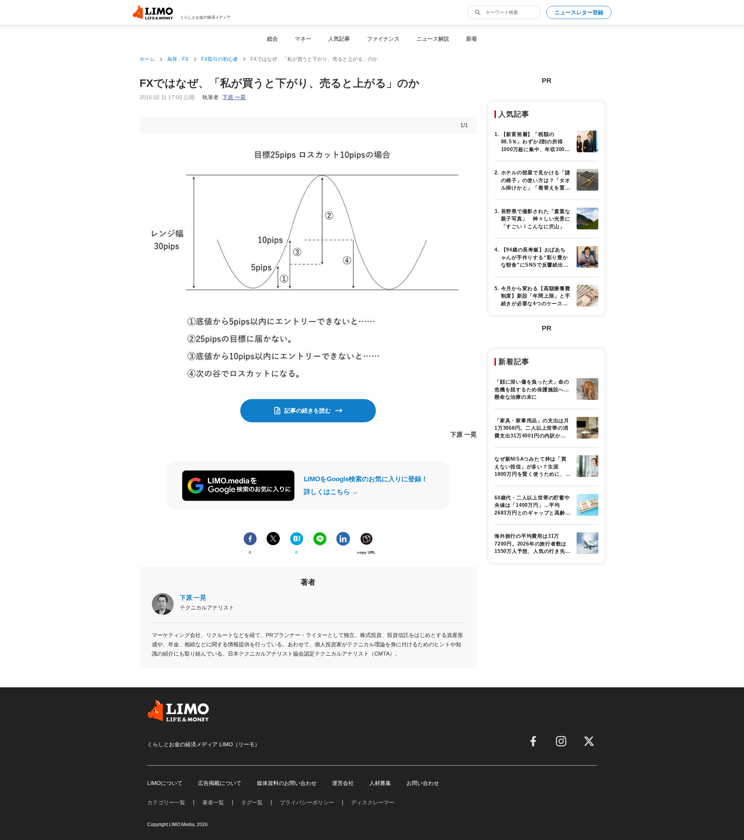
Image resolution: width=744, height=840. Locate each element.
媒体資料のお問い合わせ (287, 783)
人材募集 (380, 783)
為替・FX (178, 59)
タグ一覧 (252, 802)
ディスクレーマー (372, 802)
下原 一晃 (193, 597)
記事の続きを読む (307, 410)
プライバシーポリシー (307, 802)
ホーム (147, 59)
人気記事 (339, 39)
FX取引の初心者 (219, 59)
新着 (471, 39)
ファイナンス (383, 39)
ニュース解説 (433, 39)
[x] (589, 741)
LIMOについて (165, 783)
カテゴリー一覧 (166, 802)
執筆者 (224, 97)
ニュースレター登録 (579, 12)
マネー (303, 39)
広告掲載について (219, 783)
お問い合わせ (422, 783)
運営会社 (343, 783)
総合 (272, 39)
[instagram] (561, 741)
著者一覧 (213, 802)
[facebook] (533, 741)
